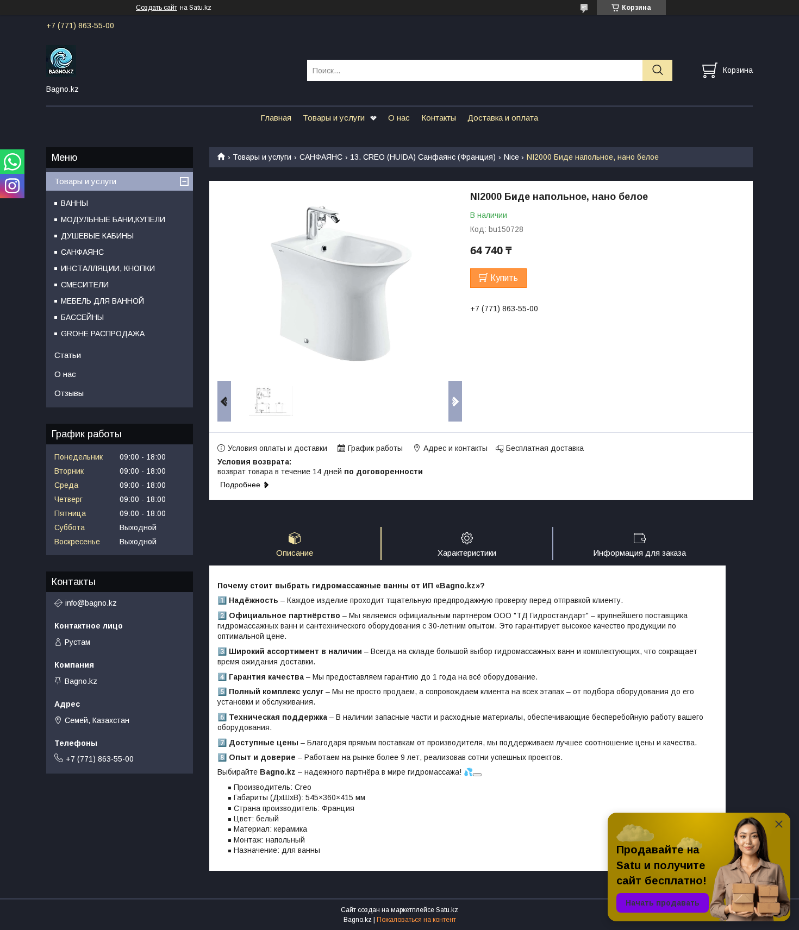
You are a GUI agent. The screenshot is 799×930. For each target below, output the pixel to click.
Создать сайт (156, 7)
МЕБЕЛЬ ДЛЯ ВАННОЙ (102, 301)
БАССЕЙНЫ (82, 317)
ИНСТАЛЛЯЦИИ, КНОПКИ (108, 268)
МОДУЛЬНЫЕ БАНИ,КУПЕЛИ (113, 219)
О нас (399, 117)
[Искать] (657, 70)
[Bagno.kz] (170, 60)
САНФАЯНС (320, 157)
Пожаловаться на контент (416, 919)
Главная (275, 117)
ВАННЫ (74, 203)
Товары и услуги (334, 117)
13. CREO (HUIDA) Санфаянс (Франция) (423, 157)
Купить (504, 277)
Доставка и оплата (502, 117)
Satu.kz (447, 910)
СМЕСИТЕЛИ (85, 284)
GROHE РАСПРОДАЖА (103, 333)
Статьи (67, 355)
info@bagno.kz (91, 603)
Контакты (438, 117)
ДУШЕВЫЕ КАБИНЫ (97, 235)
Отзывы (69, 393)
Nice (511, 157)
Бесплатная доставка (545, 448)
